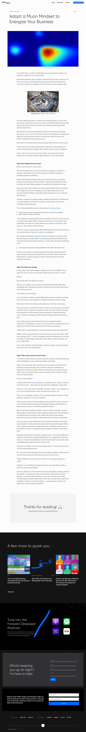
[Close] (56, 346)
